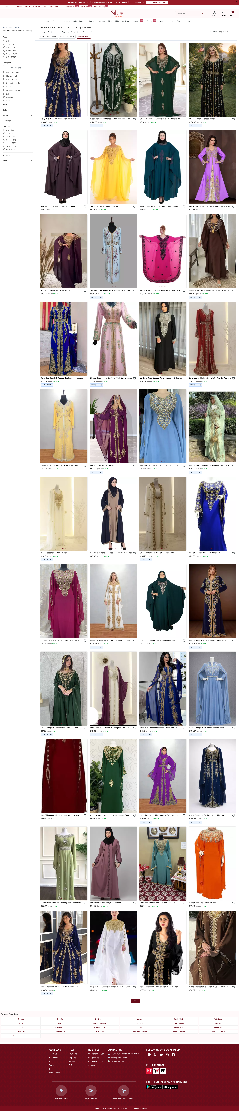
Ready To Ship (45, 32)
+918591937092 (117, 1061)
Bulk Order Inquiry (70, 6)
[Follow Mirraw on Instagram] (167, 1054)
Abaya (9, 87)
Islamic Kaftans (12, 72)
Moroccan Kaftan (99, 1023)
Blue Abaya (20, 1027)
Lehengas (66, 21)
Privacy (52, 1069)
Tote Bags (218, 1019)
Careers (91, 1065)
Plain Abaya (99, 1032)
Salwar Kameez (79, 21)
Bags (60, 1023)
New (47, 21)
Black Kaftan (139, 1023)
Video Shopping (101, 6)
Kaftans (72, 32)
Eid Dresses (99, 1019)
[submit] (203, 13)
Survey (57, 6)
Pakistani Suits (99, 1027)
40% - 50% (11, 143)
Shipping (72, 1058)
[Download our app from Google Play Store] (154, 1087)
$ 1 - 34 (9, 41)
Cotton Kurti (60, 1032)
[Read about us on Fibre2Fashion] (163, 1070)
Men (110, 21)
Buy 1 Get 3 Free (84, 32)
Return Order (48, 6)
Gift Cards (86, 6)
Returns (72, 1061)
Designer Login (94, 1058)
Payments (73, 1054)
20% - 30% (11, 136)
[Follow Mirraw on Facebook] (173, 1054)
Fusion (179, 21)
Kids (117, 21)
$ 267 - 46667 (12, 54)
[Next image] (84, 79)
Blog (51, 1061)
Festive (151, 21)
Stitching (28, 6)
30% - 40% (11, 140)
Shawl (21, 1023)
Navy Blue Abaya (218, 1032)
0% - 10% (10, 130)
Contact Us (7, 6)
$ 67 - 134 (10, 47)
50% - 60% (11, 146)
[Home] (119, 13)
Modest (163, 21)
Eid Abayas (10, 94)
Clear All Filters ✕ (84, 37)
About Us (53, 1054)
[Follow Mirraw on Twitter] (155, 1054)
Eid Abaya (218, 1027)
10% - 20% (11, 133)
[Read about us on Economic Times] (149, 1070)
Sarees (55, 21)
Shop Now (66, 112)
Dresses (21, 1019)
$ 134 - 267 (11, 51)
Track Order (37, 6)
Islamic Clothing (12, 79)
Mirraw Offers (54, 1073)
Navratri (138, 21)
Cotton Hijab (60, 1027)
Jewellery (101, 21)
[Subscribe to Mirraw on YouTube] (161, 1054)
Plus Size (189, 21)
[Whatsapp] (149, 1054)
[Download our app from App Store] (170, 1087)
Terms (51, 1065)
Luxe (171, 21)
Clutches (139, 1027)
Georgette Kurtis (13, 83)
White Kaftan (179, 1023)
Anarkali (139, 1019)
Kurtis (91, 21)
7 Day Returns (18, 6)
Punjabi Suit (178, 1019)
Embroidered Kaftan (139, 1032)
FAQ (70, 1065)
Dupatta (60, 1019)
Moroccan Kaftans (13, 90)
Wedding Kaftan (179, 1032)
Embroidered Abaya (20, 1036)
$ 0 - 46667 (11, 57)
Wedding (125, 21)
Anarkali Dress (20, 1032)
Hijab (56, 32)
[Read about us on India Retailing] (156, 1070)
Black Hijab (218, 1023)
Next (135, 1001)
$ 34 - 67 (10, 44)
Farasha (9, 97)
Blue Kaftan (178, 1027)
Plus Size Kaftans (13, 76)
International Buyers (96, 1054)
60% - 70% (11, 149)
